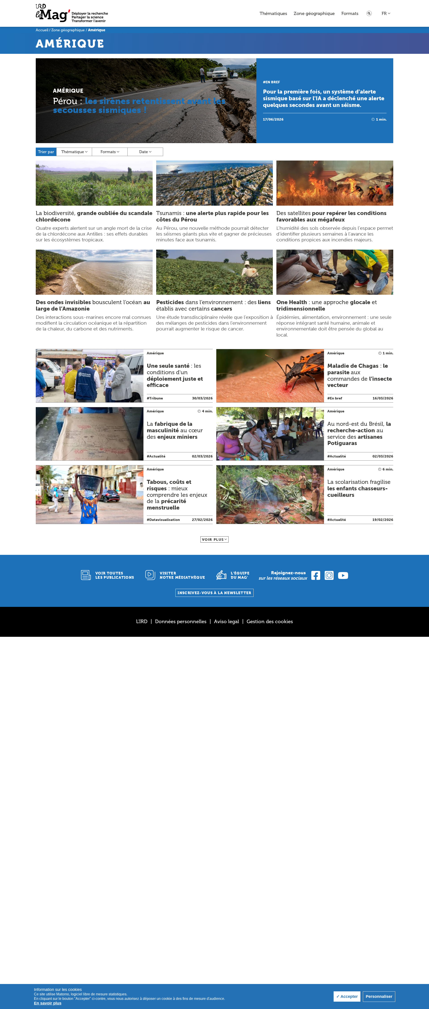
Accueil (42, 30)
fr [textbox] (384, 13)
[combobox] (386, 13)
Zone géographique (314, 13)
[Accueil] (72, 13)
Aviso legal (226, 621)
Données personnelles (180, 621)
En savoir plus (47, 1003)
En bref (272, 82)
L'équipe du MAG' (240, 575)
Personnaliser (379, 996)
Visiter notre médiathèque (182, 575)
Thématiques (273, 13)
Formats (349, 13)
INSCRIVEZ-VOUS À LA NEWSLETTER (214, 593)
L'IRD (141, 621)
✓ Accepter (347, 996)
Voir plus (213, 539)
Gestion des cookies (270, 621)
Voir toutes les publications (114, 575)
